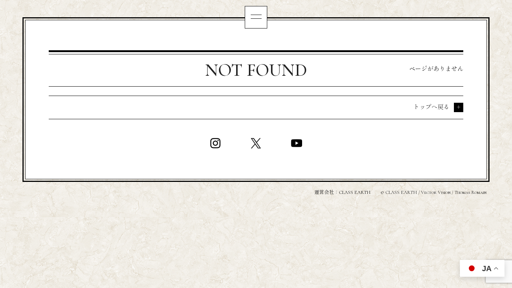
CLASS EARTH (355, 192)
